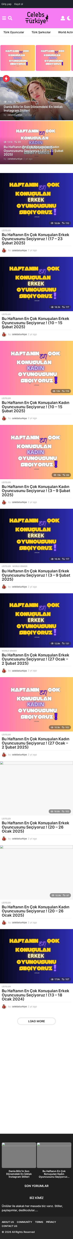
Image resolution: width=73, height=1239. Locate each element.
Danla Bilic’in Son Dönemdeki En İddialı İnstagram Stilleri (19, 1174)
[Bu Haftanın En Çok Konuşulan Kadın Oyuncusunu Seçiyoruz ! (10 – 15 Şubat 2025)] (36, 368)
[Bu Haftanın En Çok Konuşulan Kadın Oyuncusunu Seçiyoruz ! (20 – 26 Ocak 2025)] (36, 872)
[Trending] (6, 78)
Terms (39, 1222)
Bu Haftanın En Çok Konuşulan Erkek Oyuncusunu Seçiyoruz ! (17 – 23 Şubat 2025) (35, 238)
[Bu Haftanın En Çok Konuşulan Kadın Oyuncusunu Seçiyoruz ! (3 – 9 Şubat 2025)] (36, 452)
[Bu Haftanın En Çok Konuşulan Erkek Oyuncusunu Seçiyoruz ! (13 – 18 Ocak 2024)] (36, 956)
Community (24, 1222)
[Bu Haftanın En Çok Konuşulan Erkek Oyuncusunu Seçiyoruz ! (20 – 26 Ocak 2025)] (36, 788)
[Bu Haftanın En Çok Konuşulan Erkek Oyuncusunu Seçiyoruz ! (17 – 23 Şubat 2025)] (36, 200)
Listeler (6, 230)
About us (8, 1222)
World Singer (19, 566)
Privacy (51, 1222)
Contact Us (9, 1226)
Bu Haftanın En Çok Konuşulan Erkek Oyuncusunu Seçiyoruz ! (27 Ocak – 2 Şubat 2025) (35, 659)
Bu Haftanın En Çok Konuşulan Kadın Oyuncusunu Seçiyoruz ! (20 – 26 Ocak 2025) (35, 911)
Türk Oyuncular (13, 32)
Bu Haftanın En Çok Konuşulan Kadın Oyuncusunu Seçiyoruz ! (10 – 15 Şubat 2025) (35, 406)
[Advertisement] (36, 1081)
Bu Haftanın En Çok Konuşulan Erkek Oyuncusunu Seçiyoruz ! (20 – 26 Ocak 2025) (35, 827)
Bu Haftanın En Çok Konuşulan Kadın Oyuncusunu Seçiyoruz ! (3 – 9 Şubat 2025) (36, 490)
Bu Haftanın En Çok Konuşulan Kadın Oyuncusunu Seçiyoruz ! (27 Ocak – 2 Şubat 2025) (35, 743)
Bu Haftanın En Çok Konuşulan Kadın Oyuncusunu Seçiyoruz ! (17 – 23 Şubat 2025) (33, 150)
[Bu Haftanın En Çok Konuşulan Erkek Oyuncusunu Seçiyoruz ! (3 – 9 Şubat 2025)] (36, 536)
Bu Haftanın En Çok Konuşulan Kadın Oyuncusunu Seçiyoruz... (54, 1174)
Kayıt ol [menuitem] (18, 3)
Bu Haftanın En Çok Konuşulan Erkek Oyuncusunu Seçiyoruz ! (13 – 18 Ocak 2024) (35, 994)
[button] (4, 18)
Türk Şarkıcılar (41, 32)
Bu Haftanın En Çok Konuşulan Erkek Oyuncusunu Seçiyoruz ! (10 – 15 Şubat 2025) (35, 322)
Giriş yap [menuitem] (6, 3)
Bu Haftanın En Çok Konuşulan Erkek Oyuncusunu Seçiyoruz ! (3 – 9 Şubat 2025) (36, 575)
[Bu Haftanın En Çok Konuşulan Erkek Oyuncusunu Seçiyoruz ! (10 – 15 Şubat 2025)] (36, 284)
